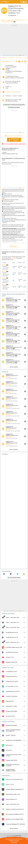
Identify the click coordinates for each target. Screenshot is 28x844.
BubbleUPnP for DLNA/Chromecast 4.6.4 (11, 390)
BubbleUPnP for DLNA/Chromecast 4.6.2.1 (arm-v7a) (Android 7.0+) (13, 327)
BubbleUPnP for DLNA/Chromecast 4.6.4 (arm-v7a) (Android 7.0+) (13, 313)
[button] (16, 62)
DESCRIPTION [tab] (19, 57)
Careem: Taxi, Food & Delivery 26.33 (14, 779)
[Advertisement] (14, 40)
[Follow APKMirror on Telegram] (17, 574)
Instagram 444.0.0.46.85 (11, 760)
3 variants (9, 384)
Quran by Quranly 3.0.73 (11, 799)
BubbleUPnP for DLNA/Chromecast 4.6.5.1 (12, 375)
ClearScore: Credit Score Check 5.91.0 (15, 809)
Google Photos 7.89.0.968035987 (13, 740)
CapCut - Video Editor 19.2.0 (12, 804)
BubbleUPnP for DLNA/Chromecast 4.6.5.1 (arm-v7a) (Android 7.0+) (13, 299)
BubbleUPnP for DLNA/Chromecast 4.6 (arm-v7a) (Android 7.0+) (13, 347)
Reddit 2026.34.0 (10, 701)
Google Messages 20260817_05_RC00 (10, 770)
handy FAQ (13, 258)
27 (12, 95)
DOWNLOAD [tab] (4, 57)
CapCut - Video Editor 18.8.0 (12, 617)
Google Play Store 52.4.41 (12, 632)
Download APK (15, 139)
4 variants (9, 377)
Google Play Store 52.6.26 (12, 652)
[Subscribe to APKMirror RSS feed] (24, 574)
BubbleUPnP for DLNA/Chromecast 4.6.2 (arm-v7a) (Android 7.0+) (13, 334)
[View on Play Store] (19, 62)
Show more (13, 246)
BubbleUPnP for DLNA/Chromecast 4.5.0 (11, 442)
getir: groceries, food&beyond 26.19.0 (14, 814)
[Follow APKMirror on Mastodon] (11, 574)
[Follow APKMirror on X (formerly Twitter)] (4, 574)
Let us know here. (17, 835)
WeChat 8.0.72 (9, 745)
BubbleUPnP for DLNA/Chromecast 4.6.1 (11, 420)
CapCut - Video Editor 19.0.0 (12, 627)
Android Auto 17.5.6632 (11, 706)
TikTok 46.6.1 (9, 750)
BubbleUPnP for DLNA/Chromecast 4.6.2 (11, 412)
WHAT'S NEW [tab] (11, 57)
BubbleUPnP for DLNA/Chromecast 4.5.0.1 (12, 435)
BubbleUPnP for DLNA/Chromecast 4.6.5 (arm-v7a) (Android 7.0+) (13, 306)
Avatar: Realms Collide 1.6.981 (13, 794)
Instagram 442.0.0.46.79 (11, 676)
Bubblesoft (13, 15)
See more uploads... (14, 367)
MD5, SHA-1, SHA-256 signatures (12, 91)
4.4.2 (26, 20)
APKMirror (6, 2)
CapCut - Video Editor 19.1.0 (12, 622)
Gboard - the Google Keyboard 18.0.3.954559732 (13, 730)
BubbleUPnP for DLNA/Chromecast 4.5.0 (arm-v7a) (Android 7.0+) (13, 361)
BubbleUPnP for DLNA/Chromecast (15, 20)
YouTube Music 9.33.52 (11, 671)
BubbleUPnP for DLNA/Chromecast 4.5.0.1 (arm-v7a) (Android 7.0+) (13, 354)
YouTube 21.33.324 (10, 716)
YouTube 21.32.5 (10, 657)
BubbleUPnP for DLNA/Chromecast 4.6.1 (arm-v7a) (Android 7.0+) (13, 340)
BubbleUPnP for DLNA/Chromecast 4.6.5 (11, 382)
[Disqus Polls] (14, 474)
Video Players (5, 61)
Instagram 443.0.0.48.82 (11, 711)
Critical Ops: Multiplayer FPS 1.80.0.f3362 (15, 824)
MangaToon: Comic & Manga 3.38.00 (14, 819)
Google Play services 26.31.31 (13, 691)
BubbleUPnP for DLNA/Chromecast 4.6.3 (11, 397)
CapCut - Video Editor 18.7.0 (12, 642)
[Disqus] (14, 512)
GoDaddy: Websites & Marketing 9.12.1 (15, 789)
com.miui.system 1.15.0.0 (12, 686)
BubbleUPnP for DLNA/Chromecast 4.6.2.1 (12, 405)
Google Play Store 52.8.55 (12, 681)
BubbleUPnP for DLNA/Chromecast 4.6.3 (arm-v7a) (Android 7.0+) (13, 320)
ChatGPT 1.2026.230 (10, 735)
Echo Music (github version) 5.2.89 (14, 647)
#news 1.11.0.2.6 (10, 784)
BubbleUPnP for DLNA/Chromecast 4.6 (11, 427)
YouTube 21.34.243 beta (11, 696)
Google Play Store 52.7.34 (12, 637)
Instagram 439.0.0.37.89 (11, 662)
